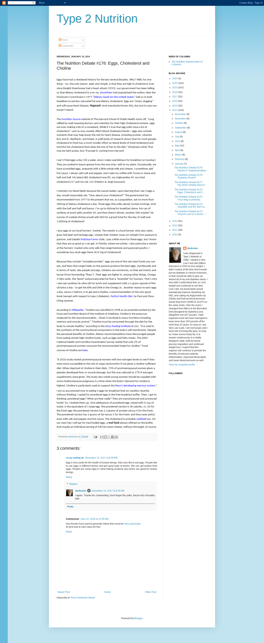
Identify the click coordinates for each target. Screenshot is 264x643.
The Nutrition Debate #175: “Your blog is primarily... (189, 198)
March (178, 154)
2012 (175, 225)
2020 (175, 83)
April (177, 150)
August (179, 132)
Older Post (150, 592)
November (181, 118)
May (177, 145)
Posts (64, 40)
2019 (175, 87)
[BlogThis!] (105, 437)
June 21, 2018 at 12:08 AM (94, 519)
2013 (175, 221)
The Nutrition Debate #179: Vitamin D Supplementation (190, 169)
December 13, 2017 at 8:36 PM (101, 457)
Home (107, 592)
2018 (175, 92)
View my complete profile (182, 364)
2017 (175, 96)
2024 (175, 78)
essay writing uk (75, 457)
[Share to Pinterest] (116, 437)
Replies (73, 484)
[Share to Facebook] (113, 437)
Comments (67, 46)
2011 (175, 230)
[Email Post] (95, 436)
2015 (175, 105)
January (179, 163)
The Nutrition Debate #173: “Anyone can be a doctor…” (190, 212)
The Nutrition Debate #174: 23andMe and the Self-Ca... (190, 205)
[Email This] (102, 437)
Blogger (138, 618)
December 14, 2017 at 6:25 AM (108, 490)
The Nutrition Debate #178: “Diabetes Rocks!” (189, 176)
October (179, 123)
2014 (175, 110)
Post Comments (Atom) (83, 597)
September (181, 127)
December (181, 114)
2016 (175, 101)
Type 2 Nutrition (97, 18)
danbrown (80, 490)
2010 (175, 234)
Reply (69, 477)
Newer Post (64, 592)
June (178, 141)
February (180, 159)
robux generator (132, 523)
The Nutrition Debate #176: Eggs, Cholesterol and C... (190, 191)
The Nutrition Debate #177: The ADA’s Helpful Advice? (190, 183)
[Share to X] (109, 437)
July (177, 136)
